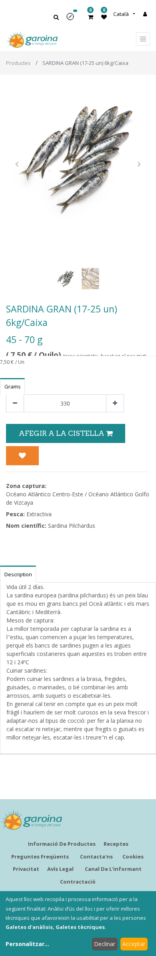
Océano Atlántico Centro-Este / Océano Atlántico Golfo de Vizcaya (77, 498)
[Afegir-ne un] (115, 403)
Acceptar (133, 944)
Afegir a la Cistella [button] (62, 433)
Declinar (104, 944)
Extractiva (39, 514)
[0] (90, 17)
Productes (18, 62)
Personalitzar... (27, 944)
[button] (72, 19)
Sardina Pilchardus (71, 525)
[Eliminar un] (15, 403)
